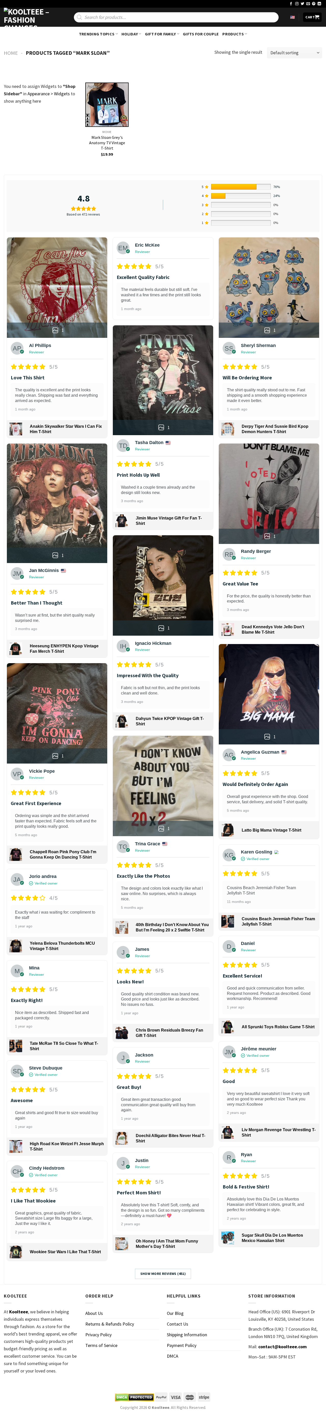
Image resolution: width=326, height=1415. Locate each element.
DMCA (172, 1356)
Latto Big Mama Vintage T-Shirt (271, 830)
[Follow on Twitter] (302, 4)
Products (233, 33)
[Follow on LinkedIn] (319, 4)
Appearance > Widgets (49, 94)
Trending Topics (97, 33)
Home (11, 53)
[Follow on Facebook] (291, 4)
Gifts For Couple (201, 33)
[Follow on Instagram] (297, 4)
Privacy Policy (98, 1335)
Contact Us (177, 1324)
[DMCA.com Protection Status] (134, 1397)
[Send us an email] (308, 4)
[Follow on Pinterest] (314, 4)
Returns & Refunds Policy (109, 1324)
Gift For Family (160, 33)
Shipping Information (187, 1335)
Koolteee (18, 1312)
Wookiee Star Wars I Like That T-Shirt (65, 1252)
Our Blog (175, 1313)
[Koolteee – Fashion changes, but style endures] (29, 17)
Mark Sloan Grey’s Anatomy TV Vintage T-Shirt (107, 143)
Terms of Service (101, 1345)
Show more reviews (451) (163, 1273)
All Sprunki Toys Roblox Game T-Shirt (278, 1027)
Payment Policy (181, 1345)
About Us (94, 1313)
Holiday (129, 33)
